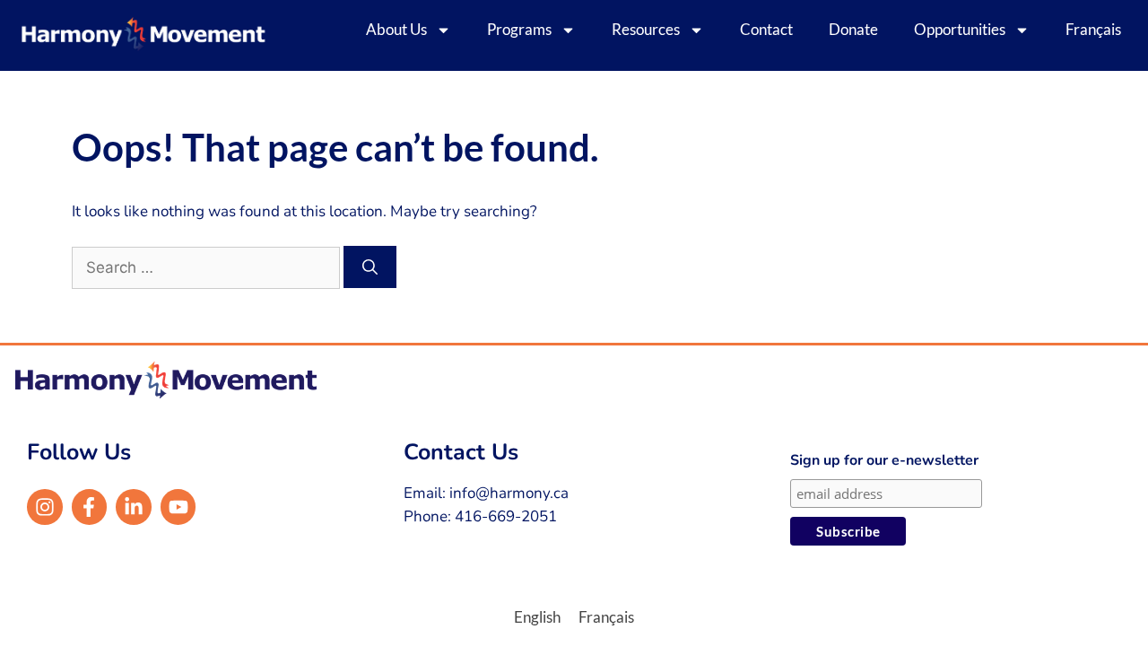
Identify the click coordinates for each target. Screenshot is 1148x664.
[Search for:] (208, 268)
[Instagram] (45, 507)
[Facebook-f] (90, 507)
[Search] (370, 267)
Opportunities (959, 29)
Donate (853, 29)
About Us (396, 29)
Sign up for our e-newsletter (884, 460)
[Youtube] (178, 507)
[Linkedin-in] (134, 507)
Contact (766, 29)
